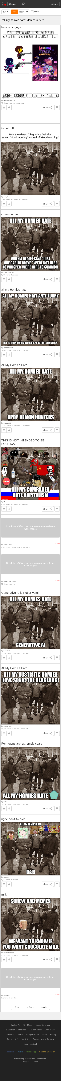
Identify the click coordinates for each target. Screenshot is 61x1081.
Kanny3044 (7, 651)
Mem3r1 (6, 502)
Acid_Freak (7, 197)
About (44, 1034)
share (46, 107)
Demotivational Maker (14, 1034)
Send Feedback (30, 1044)
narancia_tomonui (9, 952)
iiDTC (5, 802)
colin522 (6, 877)
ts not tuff (7, 128)
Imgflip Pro (15, 1025)
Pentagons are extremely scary (21, 743)
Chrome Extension (47, 1052)
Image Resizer (32, 1034)
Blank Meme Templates (16, 1030)
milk (4, 894)
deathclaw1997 (8, 347)
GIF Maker (28, 1025)
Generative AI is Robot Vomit (20, 592)
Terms (9, 1039)
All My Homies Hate (14, 365)
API (16, 1039)
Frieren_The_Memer (10, 581)
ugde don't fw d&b (13, 819)
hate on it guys (11, 27)
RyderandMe (7, 423)
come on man (10, 214)
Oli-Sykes (6, 995)
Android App (31, 1052)
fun (4, 11)
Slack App (25, 1039)
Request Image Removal (43, 1039)
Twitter (20, 1052)
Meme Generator (43, 1025)
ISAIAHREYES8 (8, 272)
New (21, 11)
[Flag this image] (57, 107)
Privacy (53, 1034)
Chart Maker (50, 1030)
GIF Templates (35, 1030)
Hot (14, 11)
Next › (44, 1007)
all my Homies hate (14, 289)
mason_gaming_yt (9, 100)
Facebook (10, 1052)
